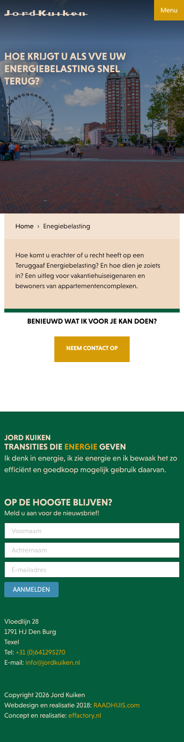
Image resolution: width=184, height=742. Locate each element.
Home (24, 226)
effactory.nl (84, 715)
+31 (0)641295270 (40, 652)
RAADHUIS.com (116, 705)
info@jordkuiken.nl (53, 662)
